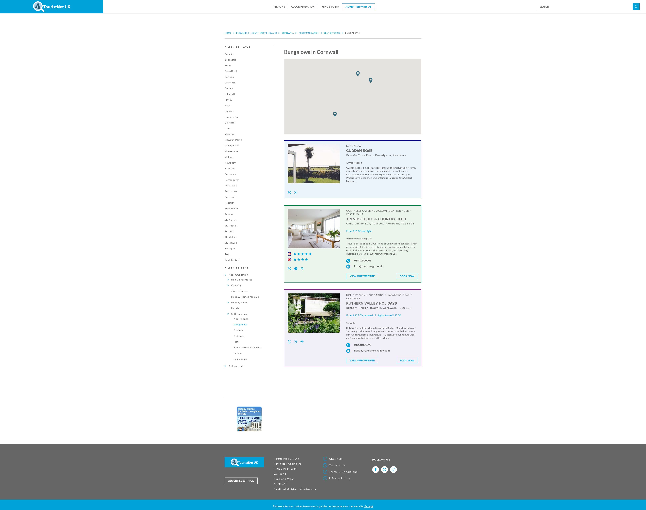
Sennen (229, 214)
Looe (227, 128)
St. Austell (231, 225)
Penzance (230, 174)
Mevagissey (232, 145)
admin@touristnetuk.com (300, 489)
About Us (336, 458)
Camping (236, 285)
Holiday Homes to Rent (248, 347)
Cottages (239, 336)
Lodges (238, 353)
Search (636, 6)
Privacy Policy (339, 478)
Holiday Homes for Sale (245, 296)
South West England (264, 33)
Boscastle (231, 59)
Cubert (229, 88)
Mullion (229, 156)
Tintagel (230, 248)
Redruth (230, 202)
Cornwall (288, 33)
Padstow (230, 168)
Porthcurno (231, 191)
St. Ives (229, 231)
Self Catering (332, 33)
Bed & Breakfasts (241, 279)
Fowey (228, 99)
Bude (228, 65)
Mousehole (231, 151)
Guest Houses (240, 291)
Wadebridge (232, 259)
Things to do (329, 6)
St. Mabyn (231, 237)
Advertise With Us (358, 6)
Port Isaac (231, 185)
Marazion (230, 134)
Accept (368, 506)
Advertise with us (241, 481)
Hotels (235, 308)
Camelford (231, 71)
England (241, 33)
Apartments (241, 318)
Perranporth (232, 179)
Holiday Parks (239, 302)
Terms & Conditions (343, 471)
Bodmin (229, 53)
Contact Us (337, 465)
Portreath (231, 197)
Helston (229, 111)
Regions (279, 6)
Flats (237, 341)
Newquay (230, 162)
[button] (335, 114)
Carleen (229, 76)
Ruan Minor (231, 208)
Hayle (228, 105)
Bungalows (240, 324)
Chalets (238, 330)
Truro (228, 254)
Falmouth (230, 94)
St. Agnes (230, 219)
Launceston (232, 116)
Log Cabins (240, 358)
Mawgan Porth (233, 139)
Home (228, 33)
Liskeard (230, 122)
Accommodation (303, 6)
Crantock (230, 82)
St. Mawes (231, 242)
